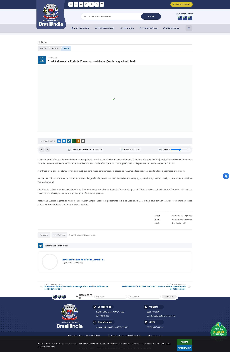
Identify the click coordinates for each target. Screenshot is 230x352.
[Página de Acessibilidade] (102, 4)
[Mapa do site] (96, 4)
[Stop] (47, 149)
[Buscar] (151, 16)
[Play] (41, 149)
